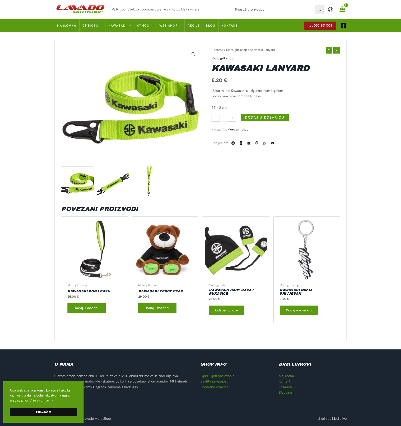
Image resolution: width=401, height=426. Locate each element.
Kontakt (284, 381)
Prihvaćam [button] (43, 411)
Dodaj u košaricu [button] (86, 308)
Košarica (285, 387)
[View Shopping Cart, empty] (342, 9)
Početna (217, 50)
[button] (100, 25)
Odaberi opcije (226, 310)
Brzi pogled (94, 276)
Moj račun (286, 376)
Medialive (339, 418)
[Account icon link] (330, 9)
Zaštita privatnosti (214, 381)
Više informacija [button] (41, 400)
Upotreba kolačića (214, 387)
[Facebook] (343, 25)
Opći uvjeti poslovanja (217, 376)
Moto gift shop (236, 50)
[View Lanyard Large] (77, 182)
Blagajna (285, 392)
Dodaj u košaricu (264, 117)
